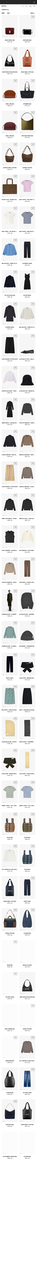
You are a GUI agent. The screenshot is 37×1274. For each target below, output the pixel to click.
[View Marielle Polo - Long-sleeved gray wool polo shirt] (27, 504)
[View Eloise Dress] (27, 281)
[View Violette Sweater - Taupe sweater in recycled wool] (10, 568)
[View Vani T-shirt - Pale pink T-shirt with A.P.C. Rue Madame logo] (27, 185)
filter (3, 13)
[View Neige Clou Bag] (27, 951)
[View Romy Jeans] (27, 887)
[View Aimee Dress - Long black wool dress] (10, 409)
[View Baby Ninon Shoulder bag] (27, 983)
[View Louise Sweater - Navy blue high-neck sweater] (10, 441)
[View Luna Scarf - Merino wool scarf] (27, 664)
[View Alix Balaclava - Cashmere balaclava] (27, 600)
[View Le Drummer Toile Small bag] (10, 1238)
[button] (32, 13)
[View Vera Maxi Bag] (10, 1110)
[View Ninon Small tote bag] (27, 58)
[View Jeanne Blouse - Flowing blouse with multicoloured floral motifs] (10, 632)
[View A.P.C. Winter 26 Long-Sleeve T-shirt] (10, 855)
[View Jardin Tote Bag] (10, 919)
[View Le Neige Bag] (27, 919)
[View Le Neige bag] (27, 1142)
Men (21, 2)
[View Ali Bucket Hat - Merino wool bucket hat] (27, 377)
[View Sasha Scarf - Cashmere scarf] (27, 728)
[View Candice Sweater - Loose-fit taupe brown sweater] (27, 472)
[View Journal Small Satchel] (10, 153)
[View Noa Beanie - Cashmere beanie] (27, 632)
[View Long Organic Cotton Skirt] (10, 345)
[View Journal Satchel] (27, 153)
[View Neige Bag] (10, 951)
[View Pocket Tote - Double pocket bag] (10, 185)
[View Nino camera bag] (10, 1015)
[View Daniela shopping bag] (10, 1174)
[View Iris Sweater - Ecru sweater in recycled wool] (27, 536)
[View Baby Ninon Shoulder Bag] (10, 58)
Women (17, 2)
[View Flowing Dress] (10, 313)
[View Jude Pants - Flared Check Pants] (27, 568)
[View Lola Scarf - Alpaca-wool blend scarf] (27, 760)
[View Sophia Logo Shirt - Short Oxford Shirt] (10, 377)
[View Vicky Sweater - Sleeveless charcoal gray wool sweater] (10, 536)
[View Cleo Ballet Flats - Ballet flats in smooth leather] (27, 345)
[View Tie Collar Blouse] (10, 281)
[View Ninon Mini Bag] (27, 26)
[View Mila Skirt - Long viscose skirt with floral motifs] (10, 696)
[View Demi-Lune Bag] (10, 90)
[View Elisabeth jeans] (27, 249)
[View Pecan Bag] (10, 823)
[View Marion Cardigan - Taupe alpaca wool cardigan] (27, 441)
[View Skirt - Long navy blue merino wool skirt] (27, 696)
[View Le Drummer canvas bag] (10, 1142)
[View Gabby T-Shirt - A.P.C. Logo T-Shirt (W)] (10, 791)
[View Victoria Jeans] (10, 983)
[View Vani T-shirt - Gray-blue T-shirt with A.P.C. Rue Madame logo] (27, 217)
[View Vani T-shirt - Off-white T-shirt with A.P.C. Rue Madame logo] (10, 217)
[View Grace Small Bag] (10, 26)
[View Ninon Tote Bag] (27, 1015)
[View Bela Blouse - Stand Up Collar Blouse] (10, 249)
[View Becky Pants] (10, 664)
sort (8, 13)
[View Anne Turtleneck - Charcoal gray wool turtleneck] (10, 504)
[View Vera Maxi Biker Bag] (27, 122)
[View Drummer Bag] (27, 90)
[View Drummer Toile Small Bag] (10, 1206)
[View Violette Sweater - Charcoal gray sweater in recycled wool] (27, 409)
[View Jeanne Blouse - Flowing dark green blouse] (10, 600)
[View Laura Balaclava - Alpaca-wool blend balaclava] (10, 728)
